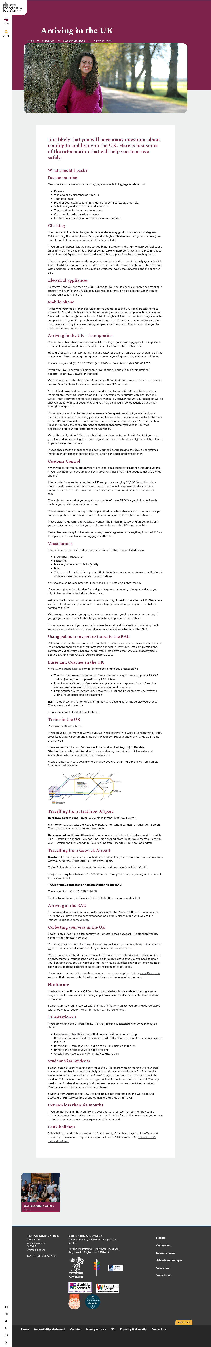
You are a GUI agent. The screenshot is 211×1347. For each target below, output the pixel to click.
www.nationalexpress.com (71, 669)
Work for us (163, 1275)
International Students (74, 40)
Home (31, 40)
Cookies (75, 1329)
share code (141, 944)
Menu (6, 23)
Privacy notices (95, 1329)
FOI (113, 1329)
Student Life (48, 40)
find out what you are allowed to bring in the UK (97, 525)
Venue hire (162, 1268)
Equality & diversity (133, 1329)
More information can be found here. (102, 1009)
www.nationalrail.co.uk (69, 726)
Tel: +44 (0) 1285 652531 (42, 1256)
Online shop (163, 1245)
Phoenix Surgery (109, 1005)
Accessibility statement (49, 1329)
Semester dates (165, 1253)
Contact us (159, 1329)
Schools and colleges (169, 1260)
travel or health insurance (76, 1034)
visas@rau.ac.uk (109, 963)
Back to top (184, 1322)
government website (93, 490)
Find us (160, 1238)
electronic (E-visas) (90, 944)
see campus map (78, 920)
